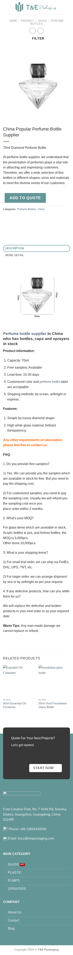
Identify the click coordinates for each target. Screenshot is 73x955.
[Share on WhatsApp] (6, 218)
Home (13, 20)
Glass (42, 20)
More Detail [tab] (14, 255)
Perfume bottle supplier (24, 333)
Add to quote (25, 198)
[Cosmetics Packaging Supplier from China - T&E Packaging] (36, 7)
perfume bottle (50, 381)
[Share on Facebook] (14, 218)
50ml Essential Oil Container (14, 705)
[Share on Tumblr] (50, 218)
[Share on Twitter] (21, 218)
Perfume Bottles (26, 209)
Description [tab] (14, 248)
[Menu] (67, 7)
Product (27, 20)
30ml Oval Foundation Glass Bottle (53, 705)
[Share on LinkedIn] (43, 218)
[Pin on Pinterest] (36, 218)
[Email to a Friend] (28, 218)
